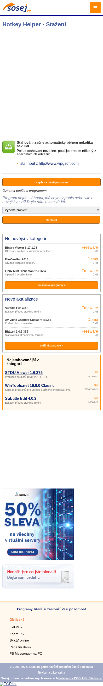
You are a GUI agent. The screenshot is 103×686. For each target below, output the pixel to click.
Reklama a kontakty (51, 672)
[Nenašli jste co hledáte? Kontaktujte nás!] (38, 587)
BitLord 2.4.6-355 (16, 331)
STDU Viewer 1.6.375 (24, 373)
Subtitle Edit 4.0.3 (17, 308)
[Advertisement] (51, 82)
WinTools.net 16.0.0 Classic (30, 386)
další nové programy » (52, 285)
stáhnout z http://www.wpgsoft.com (49, 163)
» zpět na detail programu (51, 182)
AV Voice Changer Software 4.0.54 (28, 320)
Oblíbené (17, 619)
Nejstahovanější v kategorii (22, 362)
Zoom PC (17, 634)
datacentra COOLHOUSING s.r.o (80, 678)
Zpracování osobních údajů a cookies (67, 667)
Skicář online (19, 640)
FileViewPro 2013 (17, 259)
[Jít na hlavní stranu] (16, 11)
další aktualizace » (51, 345)
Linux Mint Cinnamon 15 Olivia (25, 271)
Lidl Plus (16, 627)
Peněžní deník (20, 647)
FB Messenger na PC (26, 653)
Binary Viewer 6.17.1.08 (21, 247)
